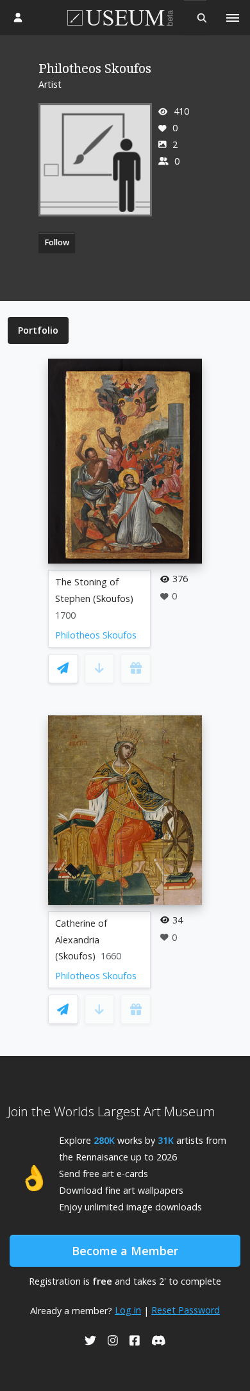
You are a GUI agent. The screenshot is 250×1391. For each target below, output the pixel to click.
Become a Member (125, 1250)
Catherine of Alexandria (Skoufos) (81, 940)
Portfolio (38, 330)
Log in (128, 1310)
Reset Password (185, 1310)
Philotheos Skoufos (96, 635)
